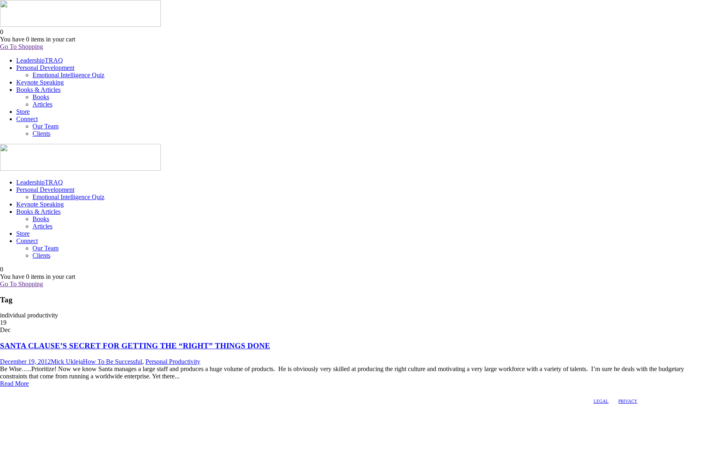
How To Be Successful (112, 361)
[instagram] (25, 391)
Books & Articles (38, 89)
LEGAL (601, 401)
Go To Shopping (21, 46)
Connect (27, 118)
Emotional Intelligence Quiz (68, 75)
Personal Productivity (172, 361)
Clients (41, 133)
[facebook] (3, 391)
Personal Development (45, 67)
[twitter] (18, 391)
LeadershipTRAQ (39, 60)
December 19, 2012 (25, 361)
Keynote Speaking (40, 82)
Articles (42, 104)
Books (40, 96)
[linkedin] (11, 391)
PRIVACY (627, 401)
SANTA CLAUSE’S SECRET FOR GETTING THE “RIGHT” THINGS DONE (135, 345)
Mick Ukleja (67, 361)
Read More (14, 383)
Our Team (45, 126)
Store (23, 111)
